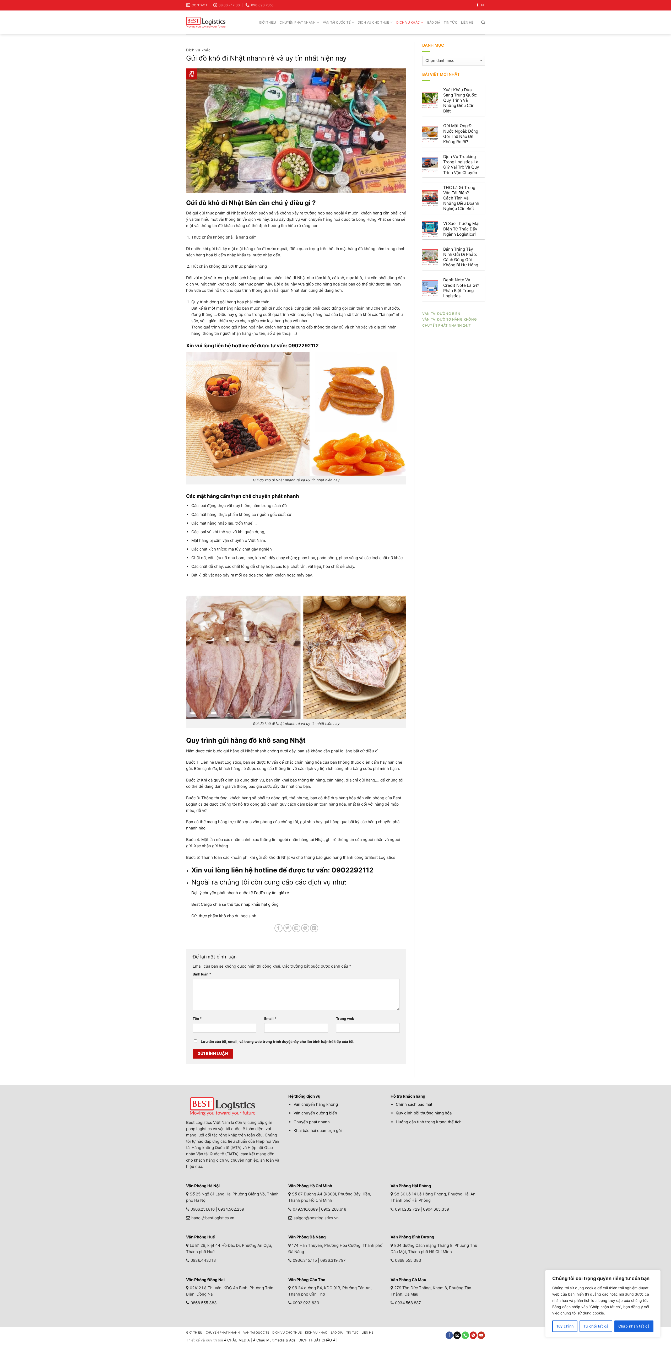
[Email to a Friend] (296, 928)
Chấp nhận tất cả (634, 1326)
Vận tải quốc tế (337, 22)
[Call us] (465, 1335)
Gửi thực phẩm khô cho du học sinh (224, 915)
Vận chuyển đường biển (315, 1112)
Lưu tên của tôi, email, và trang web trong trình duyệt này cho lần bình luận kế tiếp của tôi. (277, 1041)
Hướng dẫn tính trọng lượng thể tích (429, 1121)
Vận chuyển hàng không (316, 1104)
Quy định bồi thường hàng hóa (424, 1112)
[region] (603, 1304)
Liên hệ (467, 22)
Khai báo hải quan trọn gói (318, 1130)
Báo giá (433, 22)
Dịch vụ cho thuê (373, 22)
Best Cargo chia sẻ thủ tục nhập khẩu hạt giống (235, 904)
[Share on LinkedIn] (314, 928)
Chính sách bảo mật (414, 1104)
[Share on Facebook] (278, 928)
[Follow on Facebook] (477, 5)
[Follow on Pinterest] (473, 1335)
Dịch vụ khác (408, 22)
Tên (197, 1018)
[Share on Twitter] (287, 928)
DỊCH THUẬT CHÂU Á (317, 1340)
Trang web (345, 1018)
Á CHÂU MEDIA (237, 1340)
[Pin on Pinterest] (305, 928)
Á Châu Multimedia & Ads (274, 1340)
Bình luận (202, 974)
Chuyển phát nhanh (298, 22)
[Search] (483, 22)
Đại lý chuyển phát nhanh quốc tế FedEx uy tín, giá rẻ (240, 892)
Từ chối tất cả (596, 1326)
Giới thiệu (267, 22)
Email (270, 1018)
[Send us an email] (482, 5)
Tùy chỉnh (565, 1326)
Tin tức (450, 22)
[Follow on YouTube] (481, 1335)
